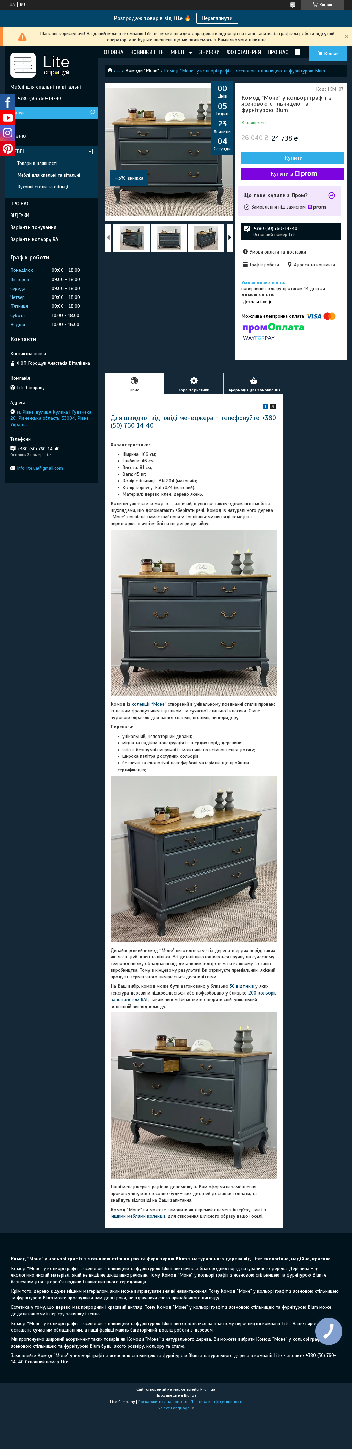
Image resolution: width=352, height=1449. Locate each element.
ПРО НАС (278, 52)
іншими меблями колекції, (138, 1216)
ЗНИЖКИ (209, 52)
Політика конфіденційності (216, 1401)
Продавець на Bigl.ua (176, 1395)
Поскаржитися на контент (163, 1401)
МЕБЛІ (178, 52)
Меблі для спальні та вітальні (48, 175)
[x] (273, 408)
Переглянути (217, 18)
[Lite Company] (51, 65)
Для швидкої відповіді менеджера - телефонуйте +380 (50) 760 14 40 (193, 422)
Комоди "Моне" (142, 71)
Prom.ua (208, 1389)
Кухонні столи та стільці (42, 187)
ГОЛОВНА (112, 52)
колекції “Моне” (150, 704)
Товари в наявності (37, 163)
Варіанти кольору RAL (35, 239)
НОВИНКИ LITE (147, 52)
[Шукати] (92, 113)
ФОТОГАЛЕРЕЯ (244, 52)
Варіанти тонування (33, 227)
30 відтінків (242, 986)
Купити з (282, 173)
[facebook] (265, 408)
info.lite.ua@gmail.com (40, 468)
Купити (294, 158)
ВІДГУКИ (19, 215)
